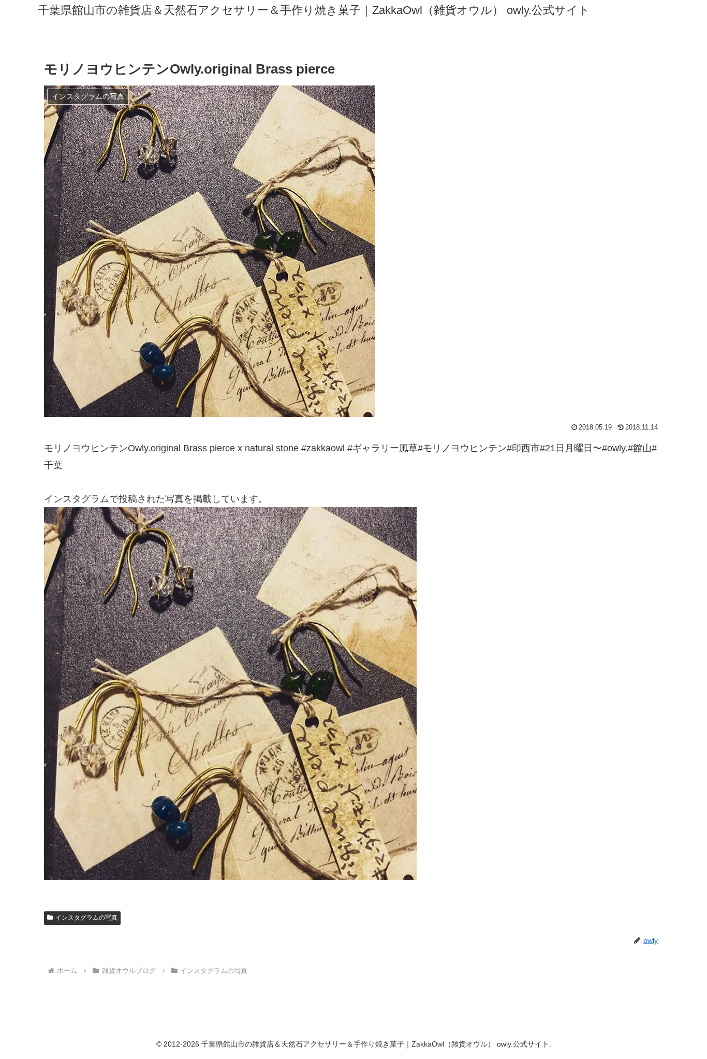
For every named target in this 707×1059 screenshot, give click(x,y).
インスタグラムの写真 (86, 917)
